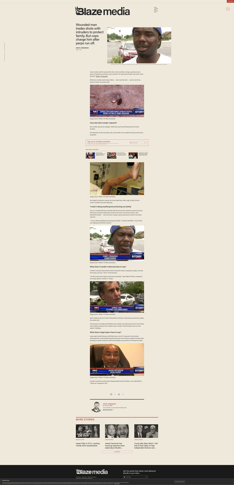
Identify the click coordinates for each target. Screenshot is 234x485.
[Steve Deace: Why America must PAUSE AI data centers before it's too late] (111, 155)
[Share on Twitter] (115, 394)
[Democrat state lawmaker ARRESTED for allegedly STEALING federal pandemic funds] (90, 155)
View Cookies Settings (179, 481)
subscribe (230, 1)
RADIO (155, 9)
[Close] (232, 481)
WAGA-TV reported (101, 76)
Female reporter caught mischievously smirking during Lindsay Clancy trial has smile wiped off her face (143, 154)
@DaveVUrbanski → (108, 410)
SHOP (155, 12)
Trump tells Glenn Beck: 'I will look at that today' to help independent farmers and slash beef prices (146, 446)
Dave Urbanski (82, 48)
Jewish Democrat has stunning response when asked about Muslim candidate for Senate (115, 446)
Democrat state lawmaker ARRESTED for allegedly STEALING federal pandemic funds (100, 154)
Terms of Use (105, 143)
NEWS (155, 7)
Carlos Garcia (109, 439)
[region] (117, 482)
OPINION (156, 8)
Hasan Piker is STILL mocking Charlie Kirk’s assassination (88, 445)
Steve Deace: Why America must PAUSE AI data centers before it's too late (121, 154)
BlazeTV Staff (80, 439)
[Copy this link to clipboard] (123, 394)
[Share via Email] (119, 394)
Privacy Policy (99, 143)
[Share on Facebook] (111, 394)
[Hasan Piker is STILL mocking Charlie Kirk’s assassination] (88, 431)
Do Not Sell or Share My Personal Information (84, 478)
